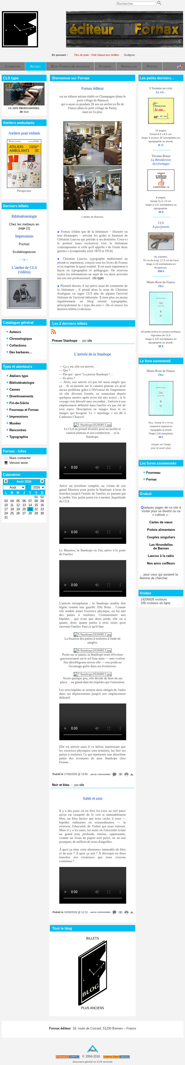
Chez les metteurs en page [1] (24, 226)
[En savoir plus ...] (117, 1056)
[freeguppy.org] (67, 1056)
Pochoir (24, 244)
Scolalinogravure (24, 252)
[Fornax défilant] (124, 46)
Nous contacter (19, 458)
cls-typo (98, 278)
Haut (92, 1050)
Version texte (18, 463)
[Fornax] (20, 46)
